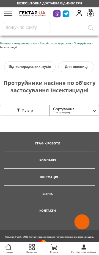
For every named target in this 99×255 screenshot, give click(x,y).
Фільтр (26, 110)
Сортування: (64, 110)
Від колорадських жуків (30, 67)
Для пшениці (76, 67)
